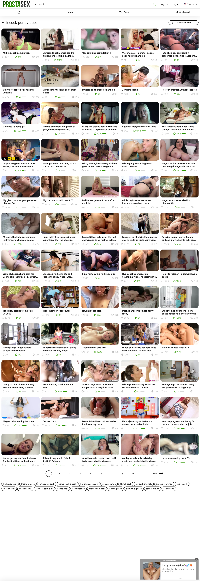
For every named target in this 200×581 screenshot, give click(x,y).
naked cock (62, 489)
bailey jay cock (10, 484)
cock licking (168, 489)
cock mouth (182, 484)
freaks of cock (28, 484)
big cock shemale (144, 484)
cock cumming (109, 484)
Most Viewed (183, 12)
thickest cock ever (44, 489)
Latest (70, 12)
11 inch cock (125, 484)
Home (18, 12)
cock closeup (78, 489)
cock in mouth (152, 489)
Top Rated (124, 12)
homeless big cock (67, 484)
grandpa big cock (97, 489)
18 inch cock (9, 489)
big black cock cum (89, 484)
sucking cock (115, 489)
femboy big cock (46, 484)
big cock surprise (164, 484)
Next (155, 473)
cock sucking (25, 489)
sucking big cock (134, 489)
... (144, 473)
